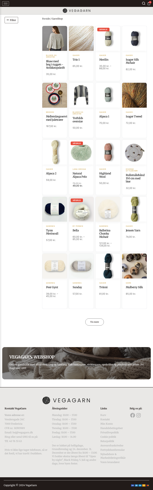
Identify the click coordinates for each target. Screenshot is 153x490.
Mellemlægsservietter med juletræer (59, 118)
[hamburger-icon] (5, 3)
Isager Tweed (134, 116)
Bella (76, 230)
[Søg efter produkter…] (144, 3)
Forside (46, 18)
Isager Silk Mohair (132, 61)
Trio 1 (76, 59)
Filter (13, 20)
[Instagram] (139, 415)
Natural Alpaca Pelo (80, 175)
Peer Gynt (52, 287)
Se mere (55, 38)
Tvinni (103, 287)
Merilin (103, 59)
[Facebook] (133, 415)
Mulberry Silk (134, 287)
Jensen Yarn (133, 230)
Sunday (77, 287)
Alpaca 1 (104, 116)
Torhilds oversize (78, 119)
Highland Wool (105, 175)
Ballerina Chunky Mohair (104, 234)
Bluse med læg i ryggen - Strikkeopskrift (55, 64)
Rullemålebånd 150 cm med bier (135, 178)
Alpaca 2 (51, 173)
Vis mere (94, 322)
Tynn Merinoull (52, 232)
